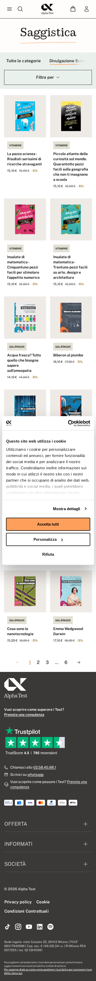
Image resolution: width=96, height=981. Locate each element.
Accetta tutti (48, 524)
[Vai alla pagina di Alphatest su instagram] (18, 927)
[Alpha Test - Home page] (47, 9)
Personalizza (45, 539)
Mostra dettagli (66, 509)
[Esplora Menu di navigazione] (9, 9)
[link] (86, 9)
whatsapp (35, 774)
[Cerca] (20, 9)
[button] (73, 9)
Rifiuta (48, 554)
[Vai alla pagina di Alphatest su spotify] (50, 927)
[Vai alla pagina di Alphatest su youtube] (29, 927)
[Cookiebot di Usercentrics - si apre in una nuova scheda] (68, 423)
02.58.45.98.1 (44, 767)
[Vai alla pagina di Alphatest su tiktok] (7, 927)
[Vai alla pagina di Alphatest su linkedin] (39, 927)
